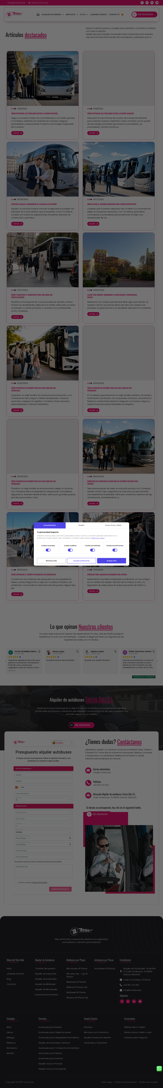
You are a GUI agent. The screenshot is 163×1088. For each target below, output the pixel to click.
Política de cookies (97, 538)
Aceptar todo (112, 561)
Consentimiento (50, 525)
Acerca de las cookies (113, 525)
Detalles (81, 525)
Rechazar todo (51, 561)
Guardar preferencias (81, 561)
